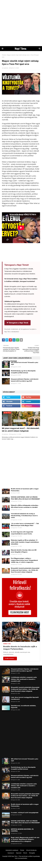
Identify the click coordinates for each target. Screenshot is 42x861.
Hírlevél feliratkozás (31, 850)
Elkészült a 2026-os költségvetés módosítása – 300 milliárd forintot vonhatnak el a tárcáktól (25, 506)
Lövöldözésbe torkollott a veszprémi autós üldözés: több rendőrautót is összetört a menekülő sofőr (24, 679)
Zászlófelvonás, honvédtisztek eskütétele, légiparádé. (23, 706)
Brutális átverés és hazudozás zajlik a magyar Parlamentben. (25, 490)
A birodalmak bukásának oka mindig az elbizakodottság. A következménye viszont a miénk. (24, 515)
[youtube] (30, 397)
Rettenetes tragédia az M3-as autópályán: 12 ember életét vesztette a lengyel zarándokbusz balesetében (25, 542)
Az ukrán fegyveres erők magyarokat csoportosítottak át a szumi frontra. (22, 533)
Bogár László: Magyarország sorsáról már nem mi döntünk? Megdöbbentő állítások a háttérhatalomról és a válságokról (25, 839)
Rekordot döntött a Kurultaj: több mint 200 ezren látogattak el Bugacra (23, 551)
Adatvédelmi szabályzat (12, 850)
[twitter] (11, 397)
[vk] (11, 401)
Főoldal (4, 55)
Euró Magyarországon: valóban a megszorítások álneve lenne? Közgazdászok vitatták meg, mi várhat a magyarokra (24, 560)
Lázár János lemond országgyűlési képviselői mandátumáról (25, 698)
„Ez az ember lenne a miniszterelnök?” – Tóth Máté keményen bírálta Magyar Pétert (25, 524)
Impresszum (11, 853)
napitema (5, 68)
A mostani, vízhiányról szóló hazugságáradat (24, 812)
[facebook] (11, 405)
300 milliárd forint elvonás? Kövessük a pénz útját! (24, 363)
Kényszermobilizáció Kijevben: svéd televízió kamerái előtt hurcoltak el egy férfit (24, 380)
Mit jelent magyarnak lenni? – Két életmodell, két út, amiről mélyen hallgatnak (20, 429)
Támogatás (32, 853)
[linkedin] (30, 401)
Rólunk (25, 853)
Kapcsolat (18, 853)
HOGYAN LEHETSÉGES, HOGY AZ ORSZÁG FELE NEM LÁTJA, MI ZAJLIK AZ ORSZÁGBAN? (25, 498)
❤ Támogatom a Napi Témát (17, 322)
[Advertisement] (21, 23)
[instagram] (30, 405)
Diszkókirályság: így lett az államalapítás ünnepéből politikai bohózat (23, 372)
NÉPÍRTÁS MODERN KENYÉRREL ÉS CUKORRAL (22, 830)
